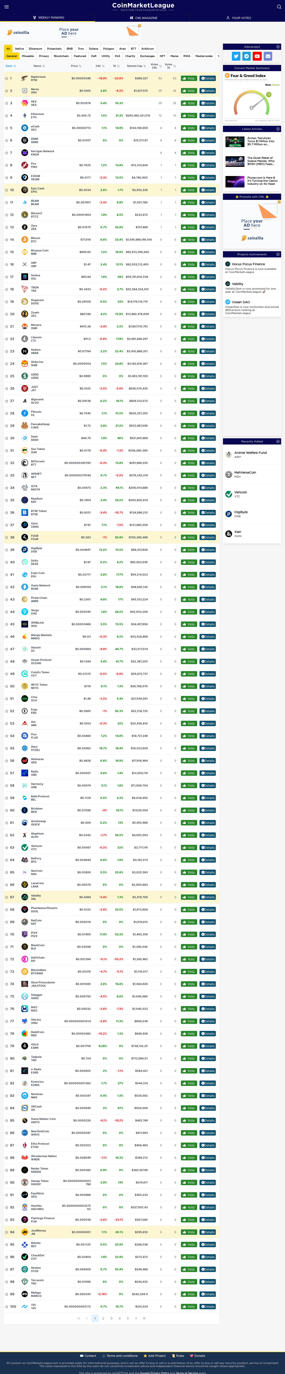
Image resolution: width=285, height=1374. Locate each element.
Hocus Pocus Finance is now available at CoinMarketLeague (250, 270)
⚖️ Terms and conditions (120, 1355)
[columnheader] (156, 66)
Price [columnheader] (74, 65)
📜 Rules (178, 1355)
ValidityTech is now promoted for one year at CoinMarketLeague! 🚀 (250, 290)
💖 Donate (197, 1355)
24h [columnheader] (98, 65)
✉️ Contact (88, 1355)
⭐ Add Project (154, 1355)
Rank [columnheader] (9, 65)
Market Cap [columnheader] (135, 65)
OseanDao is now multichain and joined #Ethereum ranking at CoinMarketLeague (252, 310)
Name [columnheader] (38, 65)
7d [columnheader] (115, 65)
